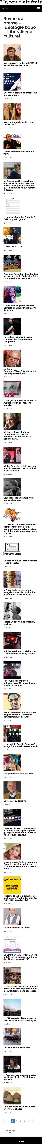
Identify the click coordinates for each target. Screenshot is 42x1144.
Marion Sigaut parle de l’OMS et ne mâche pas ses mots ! (20, 64)
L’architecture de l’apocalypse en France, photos (19, 1107)
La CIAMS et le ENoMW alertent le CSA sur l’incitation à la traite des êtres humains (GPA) (20, 957)
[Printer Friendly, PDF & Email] (10, 1131)
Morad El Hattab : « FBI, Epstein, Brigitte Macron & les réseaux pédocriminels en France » (20, 714)
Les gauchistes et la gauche (18, 773)
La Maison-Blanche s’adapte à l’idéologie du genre (19, 218)
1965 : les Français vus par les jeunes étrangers (19, 498)
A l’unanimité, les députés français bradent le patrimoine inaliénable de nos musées (19, 592)
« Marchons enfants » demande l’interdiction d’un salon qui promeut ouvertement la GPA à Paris (20, 865)
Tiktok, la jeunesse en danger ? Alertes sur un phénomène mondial (20, 402)
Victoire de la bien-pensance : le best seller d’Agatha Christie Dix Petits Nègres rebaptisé (21, 898)
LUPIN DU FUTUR (13, 246)
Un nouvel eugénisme (15, 801)
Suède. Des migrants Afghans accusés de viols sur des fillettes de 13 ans (20, 307)
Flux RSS (21, 1141)
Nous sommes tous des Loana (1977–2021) (19, 123)
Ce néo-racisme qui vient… (17, 927)
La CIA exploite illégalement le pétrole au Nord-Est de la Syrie (20, 1019)
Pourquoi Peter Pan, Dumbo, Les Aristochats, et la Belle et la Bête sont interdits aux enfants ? (21, 276)
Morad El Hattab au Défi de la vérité (19, 152)
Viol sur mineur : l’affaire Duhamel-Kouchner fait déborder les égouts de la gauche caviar (17, 435)
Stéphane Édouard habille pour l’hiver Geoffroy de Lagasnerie (20, 652)
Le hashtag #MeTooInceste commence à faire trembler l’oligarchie (18, 339)
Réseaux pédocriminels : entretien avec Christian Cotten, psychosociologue (20, 682)
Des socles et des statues (17, 1047)
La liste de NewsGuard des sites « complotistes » (20, 561)
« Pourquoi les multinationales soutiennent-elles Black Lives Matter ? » (20, 1077)
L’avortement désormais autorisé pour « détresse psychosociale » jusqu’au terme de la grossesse (21, 988)
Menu (5, 8)
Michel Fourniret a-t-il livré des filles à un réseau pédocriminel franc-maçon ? (20, 468)
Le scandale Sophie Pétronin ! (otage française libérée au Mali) (21, 745)
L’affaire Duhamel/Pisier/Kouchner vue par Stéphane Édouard (20, 371)
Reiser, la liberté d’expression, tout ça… (19, 622)
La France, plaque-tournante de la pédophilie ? (20, 93)
